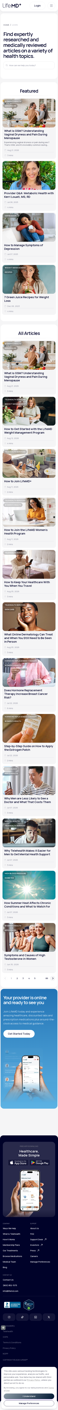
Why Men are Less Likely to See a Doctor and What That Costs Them (27, 800)
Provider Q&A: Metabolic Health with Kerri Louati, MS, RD (29, 195)
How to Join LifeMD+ (17, 481)
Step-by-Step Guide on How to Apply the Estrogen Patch (28, 748)
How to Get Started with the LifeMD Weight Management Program (28, 430)
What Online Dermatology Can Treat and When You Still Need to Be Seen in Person (28, 638)
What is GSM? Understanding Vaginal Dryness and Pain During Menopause (25, 134)
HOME (6, 25)
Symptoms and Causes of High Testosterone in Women (24, 957)
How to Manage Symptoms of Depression (23, 247)
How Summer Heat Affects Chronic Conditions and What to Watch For (27, 904)
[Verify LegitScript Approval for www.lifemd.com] (29, 1305)
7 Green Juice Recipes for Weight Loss (26, 299)
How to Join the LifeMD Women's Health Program (26, 531)
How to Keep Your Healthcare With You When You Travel (27, 584)
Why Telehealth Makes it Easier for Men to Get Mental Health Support (27, 852)
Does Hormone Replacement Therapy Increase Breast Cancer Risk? (26, 693)
